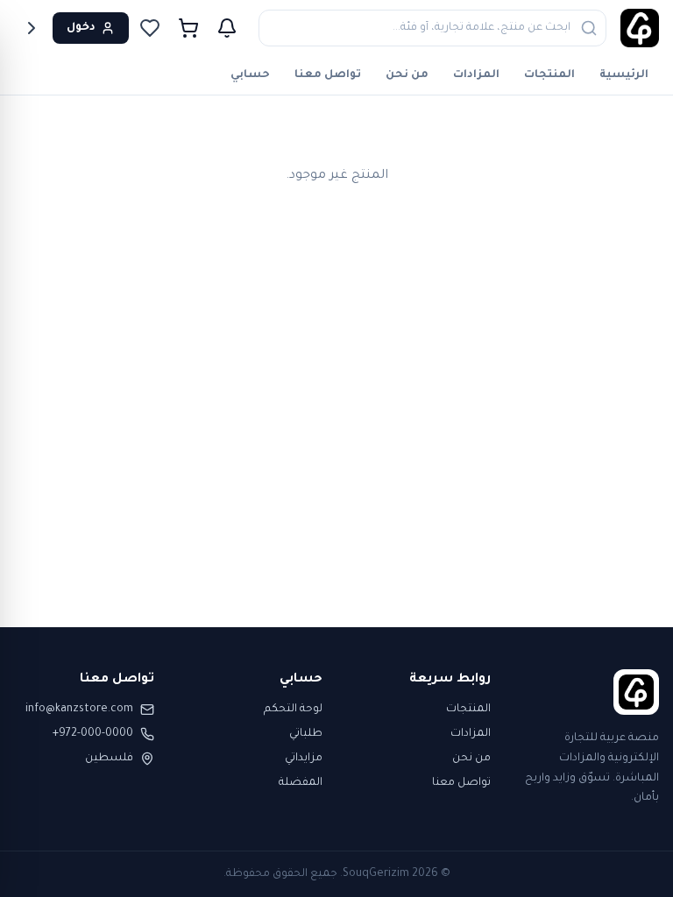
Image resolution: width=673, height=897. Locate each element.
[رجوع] (31, 28)
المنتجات (549, 75)
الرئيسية (623, 75)
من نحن (407, 75)
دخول (81, 28)
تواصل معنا (327, 75)
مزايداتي (303, 758)
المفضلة (300, 783)
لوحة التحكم (293, 709)
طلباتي (305, 734)
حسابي (250, 75)
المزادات (476, 75)
